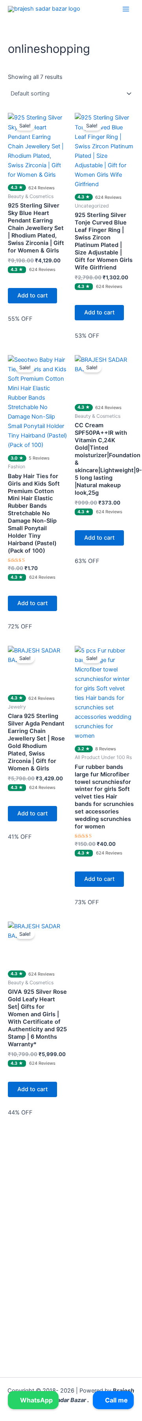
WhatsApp (35, 1400)
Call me (115, 1400)
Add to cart (32, 295)
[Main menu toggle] (126, 9)
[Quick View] (16, 280)
